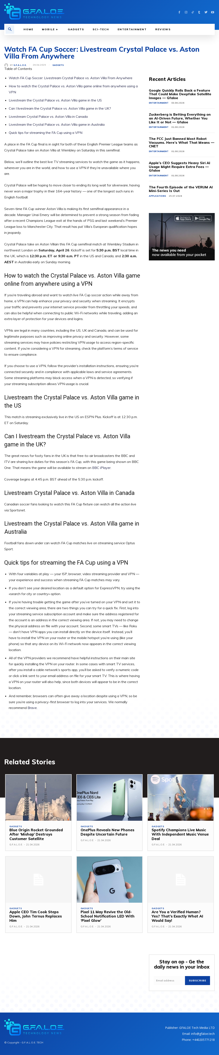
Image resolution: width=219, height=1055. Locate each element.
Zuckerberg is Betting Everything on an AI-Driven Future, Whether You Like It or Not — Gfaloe (180, 118)
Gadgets (58, 65)
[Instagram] (186, 12)
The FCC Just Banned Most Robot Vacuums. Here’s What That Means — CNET (181, 142)
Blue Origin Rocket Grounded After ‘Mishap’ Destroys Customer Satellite (36, 834)
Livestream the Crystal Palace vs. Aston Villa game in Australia (57, 124)
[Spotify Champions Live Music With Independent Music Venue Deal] (180, 798)
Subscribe (197, 980)
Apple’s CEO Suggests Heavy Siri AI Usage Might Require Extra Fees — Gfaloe (179, 166)
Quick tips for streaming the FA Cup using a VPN (45, 132)
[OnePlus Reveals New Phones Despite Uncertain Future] (109, 798)
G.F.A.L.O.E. (20, 65)
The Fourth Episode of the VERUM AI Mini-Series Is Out (181, 189)
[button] (10, 29)
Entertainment (159, 102)
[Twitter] (206, 12)
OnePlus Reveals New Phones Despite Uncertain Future (107, 832)
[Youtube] (212, 12)
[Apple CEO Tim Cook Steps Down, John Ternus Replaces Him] (38, 880)
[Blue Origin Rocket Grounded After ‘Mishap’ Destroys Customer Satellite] (38, 798)
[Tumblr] (199, 12)
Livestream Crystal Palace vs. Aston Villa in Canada (48, 116)
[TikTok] (192, 12)
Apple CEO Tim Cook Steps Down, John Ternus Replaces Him (35, 916)
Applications (157, 196)
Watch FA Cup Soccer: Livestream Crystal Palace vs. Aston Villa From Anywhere (70, 78)
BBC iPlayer (101, 468)
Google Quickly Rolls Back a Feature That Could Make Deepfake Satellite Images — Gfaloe (180, 94)
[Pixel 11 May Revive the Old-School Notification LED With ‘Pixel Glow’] (109, 880)
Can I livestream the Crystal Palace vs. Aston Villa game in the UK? (60, 108)
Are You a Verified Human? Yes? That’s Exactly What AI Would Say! (177, 916)
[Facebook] (179, 12)
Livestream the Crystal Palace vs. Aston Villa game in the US (55, 100)
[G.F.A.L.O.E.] (7, 65)
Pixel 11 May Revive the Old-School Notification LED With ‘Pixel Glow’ (108, 916)
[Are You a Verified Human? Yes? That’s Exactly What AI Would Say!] (180, 880)
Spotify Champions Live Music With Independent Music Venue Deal (180, 834)
